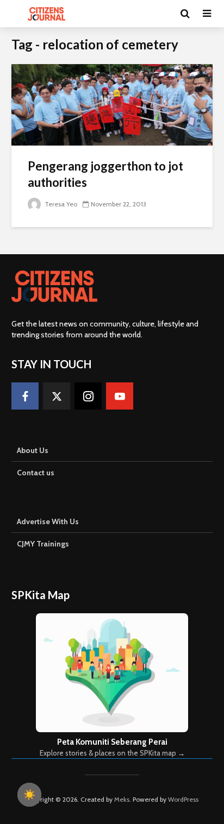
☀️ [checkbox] (29, 794)
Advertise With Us (48, 521)
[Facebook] (25, 396)
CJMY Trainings (43, 544)
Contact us (35, 472)
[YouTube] (119, 396)
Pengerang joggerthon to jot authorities (105, 174)
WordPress (183, 799)
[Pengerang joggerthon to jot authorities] (112, 104)
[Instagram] (88, 396)
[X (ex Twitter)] (56, 396)
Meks (121, 799)
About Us (32, 450)
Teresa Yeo (60, 204)
